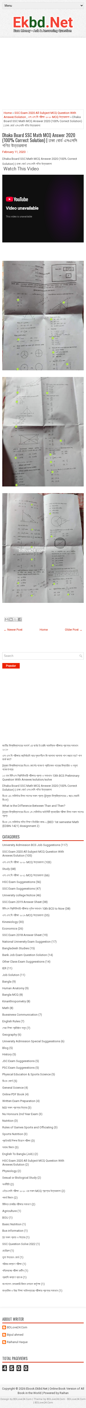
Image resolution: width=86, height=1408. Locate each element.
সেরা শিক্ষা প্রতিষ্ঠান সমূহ (14, 1028)
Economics (9, 928)
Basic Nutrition (12, 1224)
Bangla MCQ (10, 994)
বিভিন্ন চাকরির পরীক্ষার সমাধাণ (16, 1204)
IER (4, 968)
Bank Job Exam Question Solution (24, 955)
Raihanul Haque (17, 1342)
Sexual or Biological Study (19, 1177)
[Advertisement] (43, 74)
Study (6, 869)
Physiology (9, 1171)
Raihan (64, 1393)
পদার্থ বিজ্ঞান (7, 1197)
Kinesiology (10, 922)
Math (5, 1008)
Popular (11, 665)
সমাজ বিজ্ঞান (8, 1147)
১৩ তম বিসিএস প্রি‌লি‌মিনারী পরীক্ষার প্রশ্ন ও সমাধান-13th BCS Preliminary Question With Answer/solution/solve (40, 777)
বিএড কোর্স (7, 1081)
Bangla (6, 981)
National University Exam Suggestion (26, 941)
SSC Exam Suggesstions (18, 888)
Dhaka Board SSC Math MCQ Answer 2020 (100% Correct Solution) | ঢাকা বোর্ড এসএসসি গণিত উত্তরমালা (39, 140)
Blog (5, 1048)
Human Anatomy (13, 988)
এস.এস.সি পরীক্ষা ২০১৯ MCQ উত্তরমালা (23, 915)
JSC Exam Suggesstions (18, 1061)
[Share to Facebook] (19, 619)
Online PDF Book (13, 1094)
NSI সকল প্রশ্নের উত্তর (14, 1107)
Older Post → (73, 629)
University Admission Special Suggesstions (31, 1041)
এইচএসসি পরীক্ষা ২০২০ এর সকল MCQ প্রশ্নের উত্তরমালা (31, 1191)
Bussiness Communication (20, 1014)
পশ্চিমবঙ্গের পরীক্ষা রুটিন (13, 1270)
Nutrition (8, 1120)
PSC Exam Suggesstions (18, 1067)
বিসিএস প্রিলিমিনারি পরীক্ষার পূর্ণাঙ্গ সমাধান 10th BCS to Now (33, 908)
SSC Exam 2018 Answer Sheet (22, 935)
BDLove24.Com (17, 1327)
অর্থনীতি (6, 1184)
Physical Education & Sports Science (26, 1074)
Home (8, 113)
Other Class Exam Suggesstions (23, 961)
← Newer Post (13, 629)
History (7, 1054)
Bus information (12, 1230)
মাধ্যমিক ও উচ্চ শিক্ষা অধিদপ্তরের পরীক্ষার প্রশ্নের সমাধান (30, 1290)
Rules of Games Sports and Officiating (27, 1127)
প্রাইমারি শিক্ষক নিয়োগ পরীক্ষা (16, 1140)
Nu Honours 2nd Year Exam (20, 1114)
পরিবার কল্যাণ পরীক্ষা (12, 1264)
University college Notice (18, 895)
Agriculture (9, 1211)
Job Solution (10, 975)
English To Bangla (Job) (18, 1154)
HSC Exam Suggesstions (18, 882)
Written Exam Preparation (18, 1101)
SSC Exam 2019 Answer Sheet (22, 902)
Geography (9, 1034)
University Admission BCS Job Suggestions (31, 845)
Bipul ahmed (15, 1334)
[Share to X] (15, 619)
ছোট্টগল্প (6, 1250)
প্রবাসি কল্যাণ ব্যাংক (12, 1277)
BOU (5, 1217)
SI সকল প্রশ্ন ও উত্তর (13, 1237)
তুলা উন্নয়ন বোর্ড (10, 1257)
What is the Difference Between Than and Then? (33, 805)
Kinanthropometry (14, 1001)
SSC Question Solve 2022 (19, 1244)
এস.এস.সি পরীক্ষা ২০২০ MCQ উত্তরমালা (48, 117)
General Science (13, 1087)
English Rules (11, 1021)
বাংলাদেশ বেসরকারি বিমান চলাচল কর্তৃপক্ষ (21, 1284)
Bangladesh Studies (15, 948)
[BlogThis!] (11, 619)
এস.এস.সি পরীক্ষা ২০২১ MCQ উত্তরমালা (23, 875)
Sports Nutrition (12, 1134)
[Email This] (6, 619)
